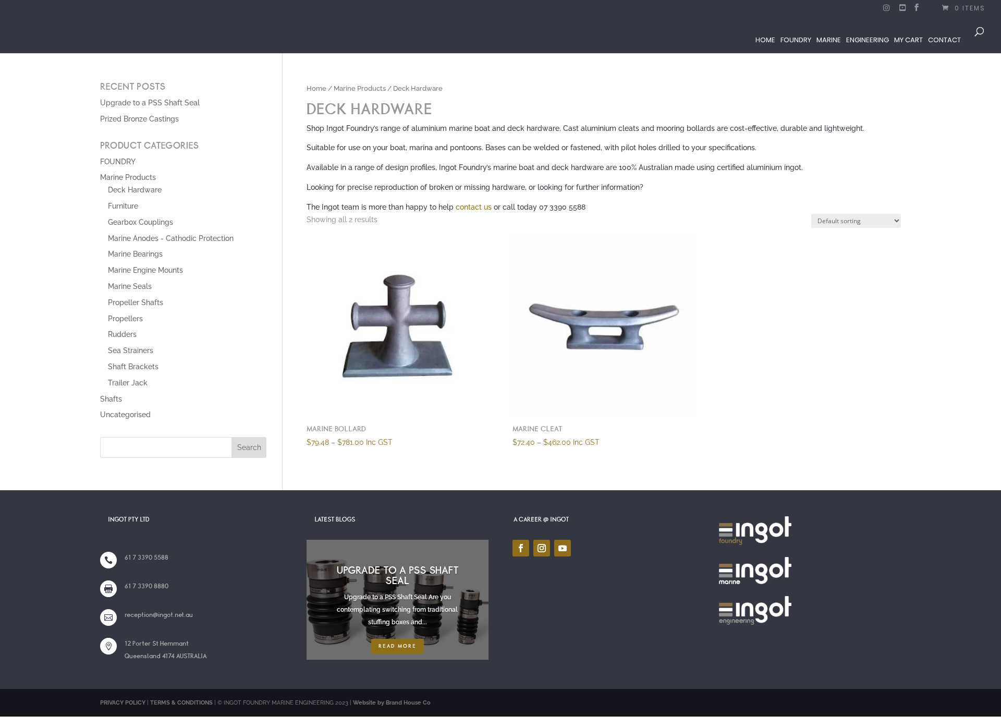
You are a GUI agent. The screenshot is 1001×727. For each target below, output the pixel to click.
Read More (398, 646)
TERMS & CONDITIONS (181, 702)
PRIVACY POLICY (122, 702)
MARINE (828, 40)
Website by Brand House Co (392, 702)
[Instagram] (886, 10)
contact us (474, 207)
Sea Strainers (130, 350)
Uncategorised (125, 414)
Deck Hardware (135, 190)
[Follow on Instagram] (541, 548)
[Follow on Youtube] (562, 548)
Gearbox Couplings (140, 222)
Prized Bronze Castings (139, 119)
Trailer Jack (128, 383)
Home (316, 88)
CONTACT (944, 40)
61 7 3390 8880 (146, 586)
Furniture (123, 206)
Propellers (125, 318)
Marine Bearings (135, 254)
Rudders (122, 334)
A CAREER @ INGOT (541, 519)
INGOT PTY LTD (129, 519)
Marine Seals (130, 286)
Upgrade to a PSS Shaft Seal (150, 103)
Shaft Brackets (133, 366)
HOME (765, 40)
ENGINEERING (867, 40)
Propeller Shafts (135, 302)
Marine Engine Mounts (145, 270)
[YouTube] (903, 10)
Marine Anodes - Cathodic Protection (171, 238)
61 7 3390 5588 (146, 557)
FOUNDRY (795, 40)
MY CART (908, 40)
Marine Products (360, 88)
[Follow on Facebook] (520, 548)
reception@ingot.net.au (159, 615)
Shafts (111, 399)
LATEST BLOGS (334, 519)
